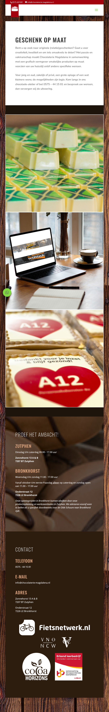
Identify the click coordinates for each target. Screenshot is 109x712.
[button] (7, 292)
